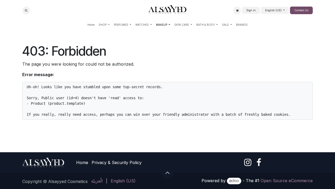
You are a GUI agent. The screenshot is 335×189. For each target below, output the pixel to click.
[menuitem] (91, 25)
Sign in (251, 10)
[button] (26, 10)
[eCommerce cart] (237, 10)
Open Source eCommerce (287, 180)
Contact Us (301, 10)
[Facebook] (258, 162)
